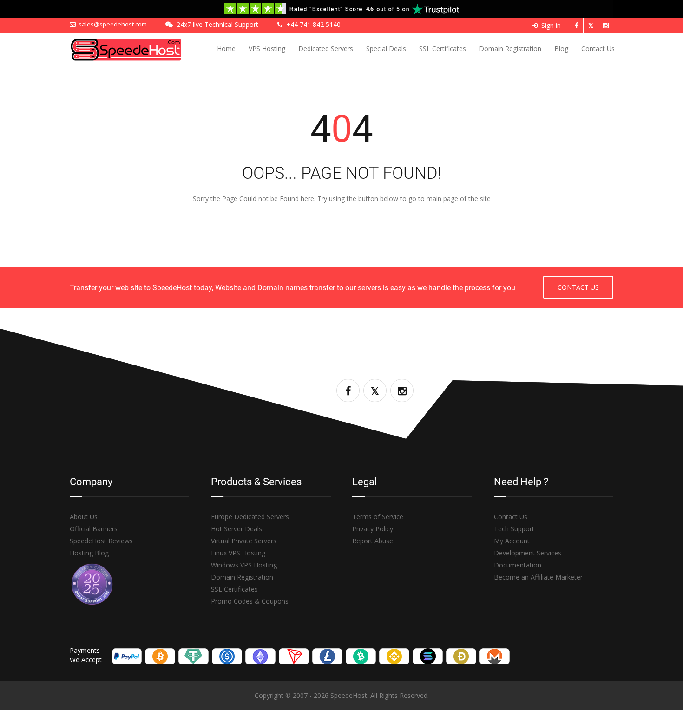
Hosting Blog (89, 552)
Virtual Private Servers (243, 540)
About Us (84, 516)
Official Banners (94, 528)
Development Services (527, 552)
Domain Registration (510, 48)
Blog (561, 48)
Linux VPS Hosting (238, 552)
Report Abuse (372, 540)
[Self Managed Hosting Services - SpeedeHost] (138, 48)
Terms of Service (377, 516)
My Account (512, 540)
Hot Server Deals (236, 528)
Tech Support (514, 528)
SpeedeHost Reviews (101, 540)
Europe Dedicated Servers (250, 516)
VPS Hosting (267, 48)
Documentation (517, 564)
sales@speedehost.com (111, 24)
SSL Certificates (442, 48)
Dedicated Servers (325, 48)
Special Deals (386, 48)
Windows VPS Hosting (244, 564)
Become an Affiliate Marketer (538, 577)
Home (226, 48)
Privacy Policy (372, 528)
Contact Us (598, 48)
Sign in (551, 25)
